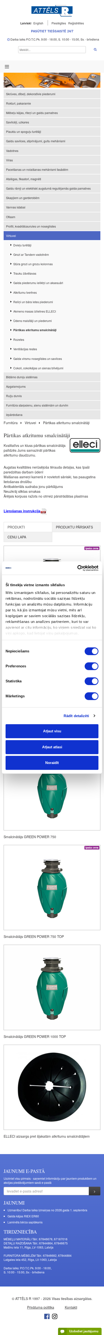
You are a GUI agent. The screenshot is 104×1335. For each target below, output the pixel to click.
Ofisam (10, 217)
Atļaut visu (52, 731)
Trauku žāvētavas (24, 273)
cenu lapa (16, 537)
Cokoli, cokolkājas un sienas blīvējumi (38, 368)
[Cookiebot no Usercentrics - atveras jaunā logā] (77, 568)
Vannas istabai (15, 207)
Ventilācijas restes (25, 349)
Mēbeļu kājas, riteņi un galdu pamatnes (32, 113)
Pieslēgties (59, 23)
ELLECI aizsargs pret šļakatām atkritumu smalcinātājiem (47, 1136)
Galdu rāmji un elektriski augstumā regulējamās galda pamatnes (48, 188)
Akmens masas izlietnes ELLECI (34, 311)
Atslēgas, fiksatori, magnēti (23, 179)
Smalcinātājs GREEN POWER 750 (30, 836)
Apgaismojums (16, 386)
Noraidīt (52, 763)
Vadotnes (12, 151)
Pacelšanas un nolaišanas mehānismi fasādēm (37, 169)
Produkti (16, 527)
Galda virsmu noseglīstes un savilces (37, 359)
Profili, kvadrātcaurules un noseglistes (31, 226)
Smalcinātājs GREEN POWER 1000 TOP (35, 1036)
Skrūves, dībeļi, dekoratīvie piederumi (30, 94)
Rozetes (18, 339)
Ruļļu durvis (14, 396)
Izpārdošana (14, 415)
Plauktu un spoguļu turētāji (23, 131)
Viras (9, 160)
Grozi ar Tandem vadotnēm (31, 254)
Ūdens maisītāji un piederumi (32, 321)
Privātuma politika (40, 1307)
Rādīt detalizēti (76, 716)
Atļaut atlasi (52, 747)
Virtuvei (11, 236)
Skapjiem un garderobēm (22, 198)
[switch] (91, 666)
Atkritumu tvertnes (25, 292)
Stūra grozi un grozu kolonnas (33, 264)
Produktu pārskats (74, 527)
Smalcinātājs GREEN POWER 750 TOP (34, 936)
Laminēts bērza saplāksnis (25, 1222)
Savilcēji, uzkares (17, 122)
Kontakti (71, 1307)
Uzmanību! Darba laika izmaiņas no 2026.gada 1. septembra (47, 1210)
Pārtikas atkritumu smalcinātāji (34, 330)
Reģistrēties (76, 23)
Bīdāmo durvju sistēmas (21, 377)
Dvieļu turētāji (22, 245)
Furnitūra (11, 422)
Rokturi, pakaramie (18, 103)
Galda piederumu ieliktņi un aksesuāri (38, 283)
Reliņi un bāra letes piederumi (33, 302)
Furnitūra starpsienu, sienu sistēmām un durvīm (37, 405)
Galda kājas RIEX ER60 (23, 1216)
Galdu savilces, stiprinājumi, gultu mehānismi (35, 141)
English (38, 23)
